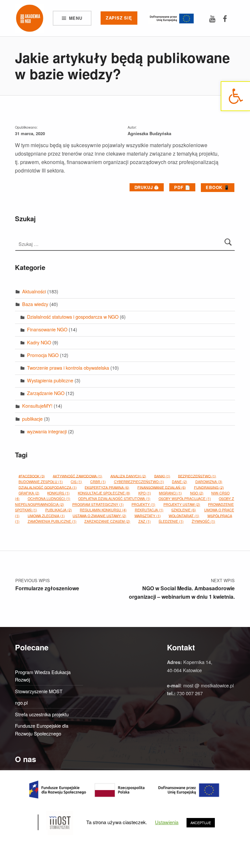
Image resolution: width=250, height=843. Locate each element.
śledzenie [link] (171, 521)
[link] (235, 96)
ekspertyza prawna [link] (107, 487)
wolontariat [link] (184, 515)
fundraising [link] (209, 487)
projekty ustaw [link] (181, 504)
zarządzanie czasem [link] (107, 521)
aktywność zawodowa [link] (77, 475)
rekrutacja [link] (149, 509)
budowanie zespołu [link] (41, 481)
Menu (75, 18)
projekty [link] (143, 504)
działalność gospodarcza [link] (48, 487)
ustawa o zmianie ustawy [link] (99, 515)
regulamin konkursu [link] (103, 509)
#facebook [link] (32, 475)
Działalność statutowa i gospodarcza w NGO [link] (72, 316)
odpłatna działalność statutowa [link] (114, 498)
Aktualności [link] (34, 291)
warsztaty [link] (147, 515)
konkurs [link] (58, 493)
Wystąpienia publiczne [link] (50, 380)
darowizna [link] (208, 481)
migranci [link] (170, 493)
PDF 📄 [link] (182, 187)
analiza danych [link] (128, 475)
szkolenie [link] (183, 509)
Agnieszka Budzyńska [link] (149, 133)
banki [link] (162, 475)
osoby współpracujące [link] (185, 498)
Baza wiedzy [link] (35, 303)
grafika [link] (29, 493)
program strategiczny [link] (98, 504)
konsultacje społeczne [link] (104, 493)
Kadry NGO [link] (39, 342)
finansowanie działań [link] (161, 487)
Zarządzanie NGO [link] (45, 393)
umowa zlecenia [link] (46, 515)
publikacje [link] (32, 418)
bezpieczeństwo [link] (197, 475)
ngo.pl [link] (21, 702)
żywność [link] (203, 521)
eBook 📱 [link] (217, 187)
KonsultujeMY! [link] (37, 405)
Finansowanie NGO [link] (47, 329)
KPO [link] (144, 493)
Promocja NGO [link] (43, 354)
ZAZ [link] (144, 521)
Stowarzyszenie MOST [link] (38, 691)
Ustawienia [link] (166, 822)
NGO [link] (196, 493)
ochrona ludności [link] (49, 498)
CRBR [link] (98, 481)
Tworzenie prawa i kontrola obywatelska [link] (68, 367)
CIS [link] (76, 481)
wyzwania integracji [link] (47, 431)
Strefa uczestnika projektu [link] (42, 714)
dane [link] (179, 481)
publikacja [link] (58, 509)
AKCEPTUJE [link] (200, 822)
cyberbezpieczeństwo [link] (139, 481)
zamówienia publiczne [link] (52, 521)
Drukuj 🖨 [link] (146, 187)
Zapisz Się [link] (119, 18)
